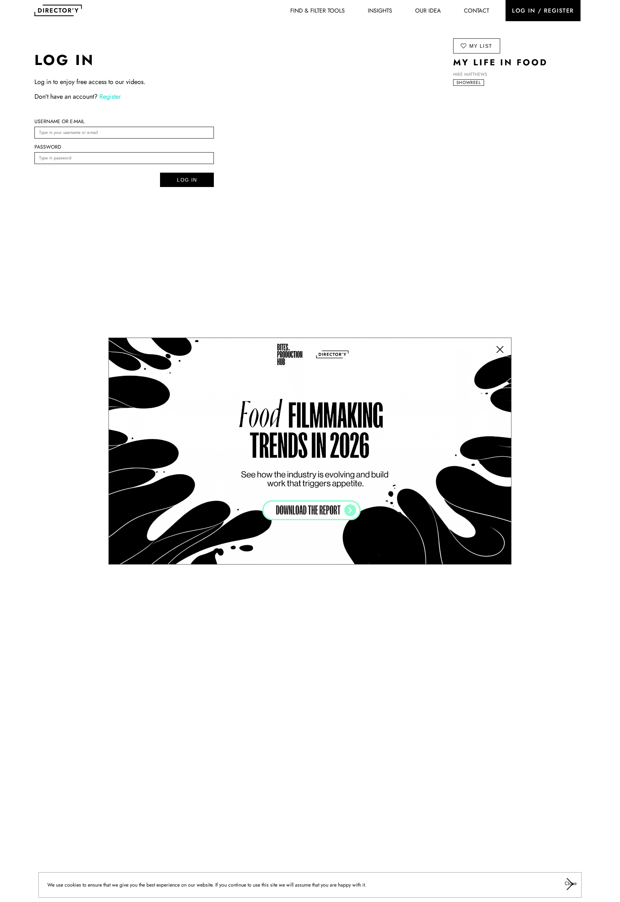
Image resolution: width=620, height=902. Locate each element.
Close (570, 883)
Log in (187, 180)
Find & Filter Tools (317, 10)
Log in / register (543, 10)
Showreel (468, 82)
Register (110, 96)
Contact (476, 10)
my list (481, 46)
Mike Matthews (470, 74)
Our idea (428, 10)
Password (47, 146)
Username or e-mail (59, 121)
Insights (380, 10)
